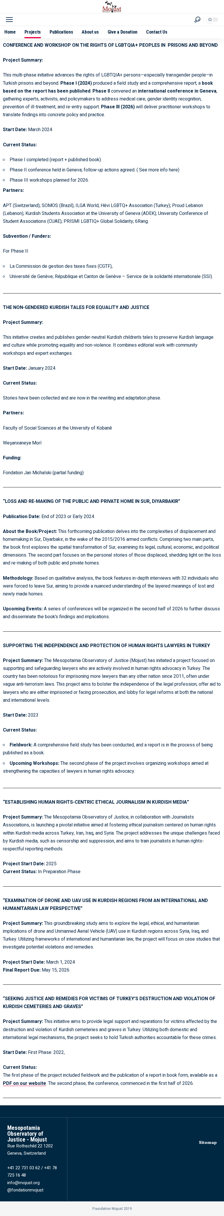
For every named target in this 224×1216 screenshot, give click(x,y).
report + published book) (76, 159)
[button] (11, 19)
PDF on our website (24, 1083)
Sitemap (208, 1142)
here (173, 169)
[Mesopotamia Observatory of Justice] (112, 7)
